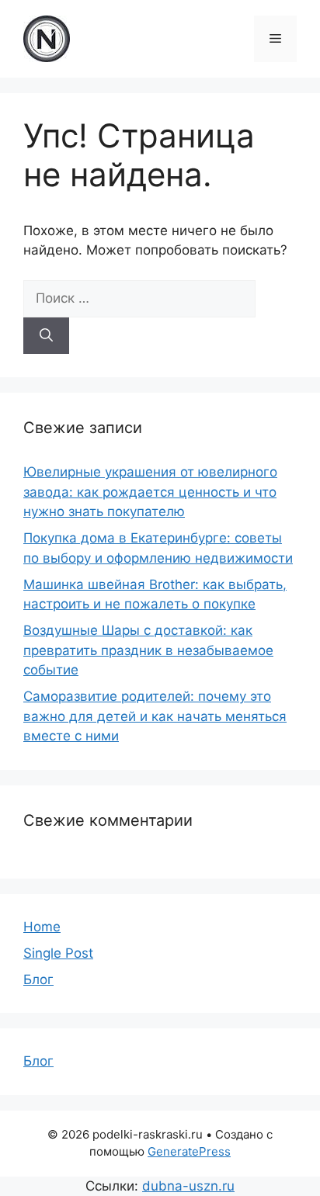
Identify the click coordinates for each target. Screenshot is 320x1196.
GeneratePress (189, 1151)
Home (42, 926)
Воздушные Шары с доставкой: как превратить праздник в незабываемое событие (148, 650)
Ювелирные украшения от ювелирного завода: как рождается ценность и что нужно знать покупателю (150, 491)
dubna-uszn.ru (188, 1186)
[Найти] (46, 336)
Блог (38, 979)
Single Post (58, 953)
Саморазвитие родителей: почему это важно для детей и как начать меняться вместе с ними (155, 716)
